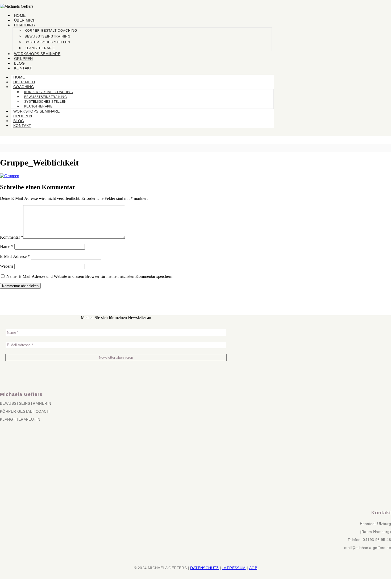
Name (6, 246)
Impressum (234, 568)
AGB (253, 568)
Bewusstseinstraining (47, 36)
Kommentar (11, 237)
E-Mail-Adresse (15, 256)
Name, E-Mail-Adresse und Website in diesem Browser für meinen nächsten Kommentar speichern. (89, 276)
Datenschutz (204, 568)
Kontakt (23, 68)
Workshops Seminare (37, 54)
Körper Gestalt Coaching (51, 30)
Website (6, 266)
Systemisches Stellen (47, 42)
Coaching (24, 25)
